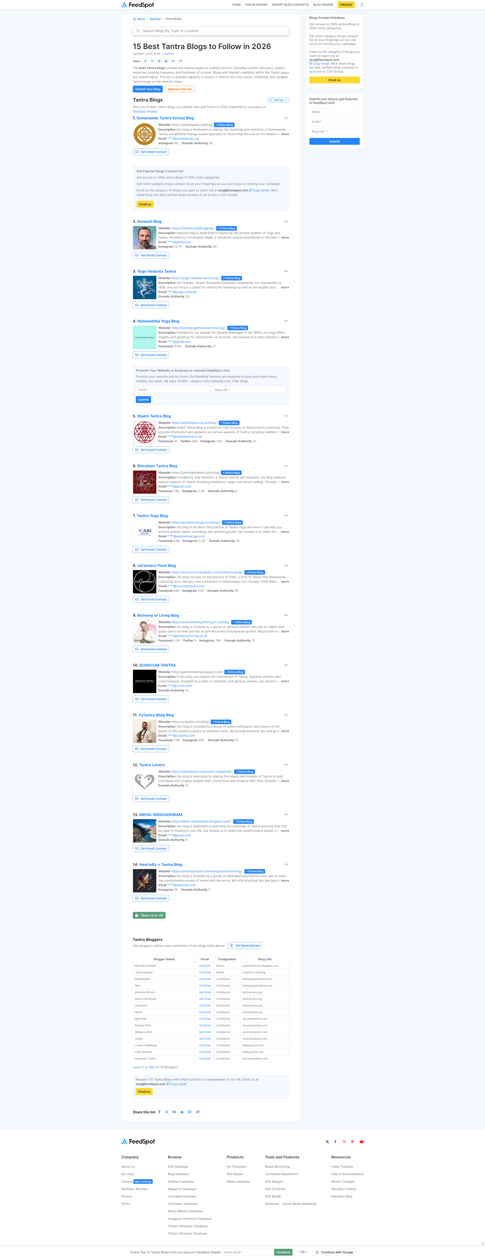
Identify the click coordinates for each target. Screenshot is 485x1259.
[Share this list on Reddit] (166, 61)
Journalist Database (182, 1196)
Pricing (346, 5)
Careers (136, 1181)
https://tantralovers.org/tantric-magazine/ (202, 771)
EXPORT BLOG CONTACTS (290, 4)
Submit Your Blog (147, 89)
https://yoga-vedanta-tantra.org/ (195, 278)
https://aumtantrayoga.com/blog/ (196, 522)
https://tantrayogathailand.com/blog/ (198, 328)
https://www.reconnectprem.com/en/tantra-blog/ (207, 572)
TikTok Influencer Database (187, 1233)
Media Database (238, 1181)
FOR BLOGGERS (257, 4)
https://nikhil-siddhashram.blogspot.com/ (201, 821)
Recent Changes (343, 1181)
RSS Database (178, 1166)
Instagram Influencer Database (190, 1219)
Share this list (144, 1112)
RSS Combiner (275, 1189)
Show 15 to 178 (152, 915)
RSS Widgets (274, 1181)
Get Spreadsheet (248, 945)
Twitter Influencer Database (187, 1226)
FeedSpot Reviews (134, 1189)
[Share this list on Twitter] (152, 61)
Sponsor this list (180, 89)
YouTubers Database (182, 1204)
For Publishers (237, 1166)
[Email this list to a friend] (173, 61)
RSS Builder (273, 1196)
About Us (128, 1166)
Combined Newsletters (281, 1174)
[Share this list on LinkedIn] (159, 61)
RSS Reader (235, 1174)
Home (236, 4)
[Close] (482, 1244)
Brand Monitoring (277, 1166)
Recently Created (343, 1189)
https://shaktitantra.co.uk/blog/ (194, 423)
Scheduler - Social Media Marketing (290, 1204)
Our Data (127, 1174)
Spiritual (155, 18)
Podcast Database (181, 1181)
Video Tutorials (342, 1166)
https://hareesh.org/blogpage (193, 228)
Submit (143, 399)
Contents (168, 53)
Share (136, 61)
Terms (125, 1204)
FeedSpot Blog (341, 1196)
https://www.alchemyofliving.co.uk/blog (200, 622)
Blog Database (178, 1174)
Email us (145, 204)
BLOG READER (323, 4)
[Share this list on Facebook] (145, 61)
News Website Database (185, 1211)
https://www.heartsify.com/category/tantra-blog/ (207, 871)
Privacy (126, 1196)
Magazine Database (182, 1189)
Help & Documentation (347, 1174)
